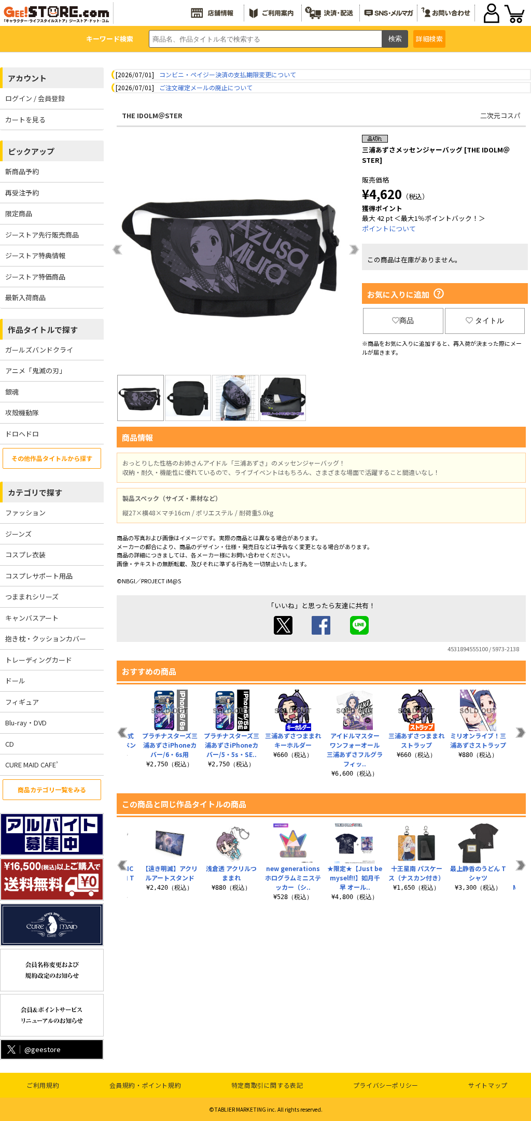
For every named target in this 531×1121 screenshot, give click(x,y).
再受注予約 (22, 193)
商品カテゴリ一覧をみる (52, 789)
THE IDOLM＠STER (152, 115)
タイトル (489, 320)
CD (9, 744)
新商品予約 (22, 171)
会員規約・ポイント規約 (145, 1085)
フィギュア (22, 702)
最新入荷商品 (25, 297)
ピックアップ (31, 151)
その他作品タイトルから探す (51, 458)
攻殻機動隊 (22, 412)
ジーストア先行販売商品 (42, 235)
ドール (15, 680)
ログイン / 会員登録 (35, 98)
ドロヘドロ (22, 434)
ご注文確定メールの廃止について (206, 87)
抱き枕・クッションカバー (45, 638)
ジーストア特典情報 (35, 255)
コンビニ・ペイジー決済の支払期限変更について (227, 74)
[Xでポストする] (283, 632)
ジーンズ (18, 534)
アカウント (27, 78)
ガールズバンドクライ (39, 350)
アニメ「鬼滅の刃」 (35, 370)
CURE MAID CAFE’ (31, 764)
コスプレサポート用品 (39, 576)
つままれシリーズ (32, 596)
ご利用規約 (42, 1085)
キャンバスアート (32, 618)
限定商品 (18, 213)
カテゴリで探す (35, 492)
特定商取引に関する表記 (267, 1085)
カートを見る (25, 119)
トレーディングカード (38, 660)
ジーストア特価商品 (35, 277)
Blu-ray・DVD (26, 722)
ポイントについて (389, 228)
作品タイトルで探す (43, 329)
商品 (406, 320)
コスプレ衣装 (25, 554)
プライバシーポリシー (385, 1085)
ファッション (25, 512)
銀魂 (12, 392)
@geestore (42, 1049)
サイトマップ (488, 1085)
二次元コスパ (500, 115)
